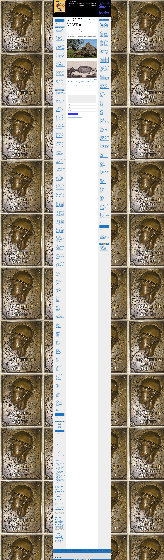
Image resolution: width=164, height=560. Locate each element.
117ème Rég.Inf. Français (59, 217)
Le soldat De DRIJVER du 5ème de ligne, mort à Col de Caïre (65, 551)
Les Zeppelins (58, 105)
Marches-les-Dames (59, 392)
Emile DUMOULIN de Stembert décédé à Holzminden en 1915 (59, 508)
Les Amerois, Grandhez (59, 316)
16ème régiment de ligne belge (104, 65)
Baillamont (101, 95)
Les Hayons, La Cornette (59, 317)
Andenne (57, 381)
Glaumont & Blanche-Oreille (60, 302)
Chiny (56, 99)
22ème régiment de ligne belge (104, 78)
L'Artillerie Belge (58, 111)
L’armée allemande (103, 117)
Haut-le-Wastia (58, 390)
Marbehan (57, 321)
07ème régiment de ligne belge (104, 57)
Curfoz (57, 293)
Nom (69, 104)
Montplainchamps (58, 327)
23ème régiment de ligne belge (104, 79)
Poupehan (57, 345)
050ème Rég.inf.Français (59, 201)
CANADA (57, 171)
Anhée (57, 382)
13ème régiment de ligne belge (104, 63)
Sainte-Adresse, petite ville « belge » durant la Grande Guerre (60, 59)
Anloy (56, 274)
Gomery (101, 158)
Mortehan (57, 328)
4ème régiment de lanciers (104, 85)
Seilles (56, 409)
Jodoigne (57, 376)
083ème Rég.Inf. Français (59, 207)
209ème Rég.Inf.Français (59, 229)
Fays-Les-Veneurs (58, 297)
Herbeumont (58, 309)
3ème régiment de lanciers (104, 84)
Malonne (57, 403)
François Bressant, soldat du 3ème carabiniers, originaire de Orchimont (60, 463)
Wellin (57, 364)
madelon (95, 79)
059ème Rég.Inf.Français (59, 203)
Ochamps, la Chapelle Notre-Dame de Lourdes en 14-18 (60, 46)
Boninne (57, 385)
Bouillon (57, 286)
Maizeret (101, 206)
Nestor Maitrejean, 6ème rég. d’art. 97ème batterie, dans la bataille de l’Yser (80, 7)
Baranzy (57, 278)
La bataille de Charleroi (59, 260)
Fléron (57, 370)
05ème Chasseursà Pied (103, 68)
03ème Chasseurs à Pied (59, 163)
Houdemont (57, 310)
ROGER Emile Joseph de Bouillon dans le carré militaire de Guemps (60, 459)
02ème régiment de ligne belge (104, 53)
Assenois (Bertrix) (102, 92)
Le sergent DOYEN (103, 247)
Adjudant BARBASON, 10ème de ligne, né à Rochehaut (60, 34)
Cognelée (57, 387)
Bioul (101, 111)
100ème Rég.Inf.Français (59, 208)
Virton (57, 361)
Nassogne (57, 331)
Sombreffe (57, 401)
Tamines (101, 213)
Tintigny (57, 358)
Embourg (57, 369)
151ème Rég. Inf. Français (104, 45)
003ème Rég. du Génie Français (104, 21)
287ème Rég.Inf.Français (59, 233)
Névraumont (57, 334)
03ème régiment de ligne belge (104, 54)
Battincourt (57, 280)
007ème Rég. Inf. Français (60, 193)
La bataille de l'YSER (59, 261)
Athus (101, 93)
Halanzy (57, 305)
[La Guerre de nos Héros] (60, 6)
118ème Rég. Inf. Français (60, 218)
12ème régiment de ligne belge (104, 62)
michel (56, 55)
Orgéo (57, 339)
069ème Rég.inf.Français (59, 205)
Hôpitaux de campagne (59, 102)
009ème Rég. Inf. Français (104, 24)
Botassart (101, 101)
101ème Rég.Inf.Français (59, 209)
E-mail (69, 107)
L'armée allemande (58, 103)
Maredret (57, 394)
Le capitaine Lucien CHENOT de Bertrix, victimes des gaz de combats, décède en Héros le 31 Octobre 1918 (81, 6)
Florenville (57, 298)
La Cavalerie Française (59, 182)
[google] (59, 427)
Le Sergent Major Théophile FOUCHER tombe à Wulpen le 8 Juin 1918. (60, 480)
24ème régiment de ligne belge (104, 80)
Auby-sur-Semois (102, 94)
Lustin (57, 391)
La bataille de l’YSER (103, 142)
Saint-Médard (58, 351)
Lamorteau (57, 314)
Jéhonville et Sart (58, 312)
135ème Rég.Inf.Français (59, 177)
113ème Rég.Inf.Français (59, 92)
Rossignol (57, 349)
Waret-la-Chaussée (58, 402)
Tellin (56, 357)
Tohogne (57, 359)
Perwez (57, 377)
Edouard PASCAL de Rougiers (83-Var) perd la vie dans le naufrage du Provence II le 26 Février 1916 (104, 9)
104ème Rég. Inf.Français (59, 212)
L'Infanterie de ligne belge (59, 124)
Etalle (56, 295)
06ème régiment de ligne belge (104, 56)
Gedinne (101, 155)
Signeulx (101, 200)
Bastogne (57, 279)
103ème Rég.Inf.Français (59, 211)
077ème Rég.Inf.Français (59, 206)
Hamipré (57, 306)
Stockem (57, 356)
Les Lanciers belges (58, 167)
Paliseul (57, 341)
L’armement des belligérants (104, 118)
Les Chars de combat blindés (60, 252)
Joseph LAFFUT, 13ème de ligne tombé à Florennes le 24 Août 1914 (60, 455)
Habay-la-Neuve (58, 304)
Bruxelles (57, 258)
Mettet (57, 397)
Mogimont (57, 326)
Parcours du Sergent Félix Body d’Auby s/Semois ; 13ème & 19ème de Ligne (60, 56)
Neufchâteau (58, 332)
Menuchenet (58, 324)
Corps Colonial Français (59, 238)
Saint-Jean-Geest (58, 379)
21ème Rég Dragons (59, 183)
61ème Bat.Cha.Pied (59, 179)
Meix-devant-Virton (58, 404)
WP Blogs (88, 559)
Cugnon (57, 292)
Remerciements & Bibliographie (104, 215)
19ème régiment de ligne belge (104, 77)
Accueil (101, 222)
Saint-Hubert (58, 350)
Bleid (56, 284)
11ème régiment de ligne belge (104, 61)
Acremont (57, 273)
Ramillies (57, 378)
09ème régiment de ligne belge (104, 59)
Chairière (57, 289)
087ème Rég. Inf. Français (104, 31)
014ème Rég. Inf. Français (60, 196)
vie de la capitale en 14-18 (104, 218)
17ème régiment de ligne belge (104, 66)
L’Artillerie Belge (102, 120)
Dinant (57, 388)
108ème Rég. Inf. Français (60, 213)
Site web (69, 110)
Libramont (57, 319)
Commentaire (70, 94)
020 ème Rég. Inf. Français (60, 197)
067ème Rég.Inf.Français (59, 204)
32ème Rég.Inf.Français (59, 235)
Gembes (57, 300)
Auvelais (57, 383)
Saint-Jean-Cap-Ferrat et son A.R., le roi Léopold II (78, 550)
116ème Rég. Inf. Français (104, 38)
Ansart (57, 275)
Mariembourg (58, 395)
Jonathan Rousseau (58, 51)
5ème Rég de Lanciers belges (60, 168)
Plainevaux (57, 343)
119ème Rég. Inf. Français (60, 219)
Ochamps (57, 336)
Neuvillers (57, 333)
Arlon (56, 276)
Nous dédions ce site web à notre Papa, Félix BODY (60, 80)
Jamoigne (101, 164)
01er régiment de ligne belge (60, 126)
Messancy (101, 181)
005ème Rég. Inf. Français (60, 192)
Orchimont (57, 338)
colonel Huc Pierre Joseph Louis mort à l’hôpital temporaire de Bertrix (60, 447)
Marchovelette (58, 393)
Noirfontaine (58, 335)
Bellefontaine (58, 281)
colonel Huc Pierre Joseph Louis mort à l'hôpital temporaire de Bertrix (59, 537)
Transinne (57, 360)
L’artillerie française (103, 125)
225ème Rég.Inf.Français (59, 230)
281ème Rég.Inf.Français (59, 232)
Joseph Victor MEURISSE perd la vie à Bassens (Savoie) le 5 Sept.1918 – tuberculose (60, 476)
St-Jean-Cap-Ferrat (58, 270)
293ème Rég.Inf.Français (59, 178)
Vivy (56, 362)
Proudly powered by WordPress (79, 559)
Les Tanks (101, 216)
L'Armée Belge (58, 106)
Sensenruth (57, 410)
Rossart (57, 348)
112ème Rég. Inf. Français (60, 215)
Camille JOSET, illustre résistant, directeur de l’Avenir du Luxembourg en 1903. (104, 13)
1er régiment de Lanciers (104, 82)
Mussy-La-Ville (58, 330)
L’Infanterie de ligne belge (104, 121)
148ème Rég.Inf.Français (59, 224)
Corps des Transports (59, 108)
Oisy (101, 191)
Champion (57, 386)
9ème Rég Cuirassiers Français (104, 88)
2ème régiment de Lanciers (104, 83)
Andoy (101, 108)
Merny (57, 325)
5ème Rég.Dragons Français (60, 187)
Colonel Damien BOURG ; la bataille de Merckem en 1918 (60, 72)
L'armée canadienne (58, 170)
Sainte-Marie (102, 199)
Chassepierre (58, 290)
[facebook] (59, 424)
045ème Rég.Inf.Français (103, 27)
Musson (57, 329)
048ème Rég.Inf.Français (59, 200)
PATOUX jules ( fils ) (58, 60)
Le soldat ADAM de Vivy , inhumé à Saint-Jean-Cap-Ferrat (98, 550)
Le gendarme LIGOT (103, 246)
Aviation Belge (58, 107)
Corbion (57, 291)
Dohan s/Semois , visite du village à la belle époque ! (60, 40)
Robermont (57, 373)
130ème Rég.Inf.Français (59, 222)
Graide (57, 303)
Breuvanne (57, 287)
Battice (57, 368)
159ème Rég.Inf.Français (59, 226)
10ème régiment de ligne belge (104, 60)
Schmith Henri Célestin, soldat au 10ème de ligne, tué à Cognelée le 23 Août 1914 (60, 467)
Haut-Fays (57, 308)
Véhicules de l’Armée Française (104, 217)
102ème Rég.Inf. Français (59, 210)
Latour (57, 315)
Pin (56, 342)
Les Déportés (57, 248)
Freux (56, 299)
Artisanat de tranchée (59, 96)
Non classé (57, 405)
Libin (56, 318)
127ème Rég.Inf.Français (59, 221)
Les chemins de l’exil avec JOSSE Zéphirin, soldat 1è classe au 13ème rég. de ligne (81, 3)
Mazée (57, 396)
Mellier (57, 323)
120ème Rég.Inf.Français (59, 220)
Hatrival (57, 307)
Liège (56, 371)
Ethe (56, 296)
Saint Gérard (58, 399)
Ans (56, 367)
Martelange (57, 322)
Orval (56, 340)
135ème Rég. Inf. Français (60, 223)
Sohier (57, 355)
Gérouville (57, 301)
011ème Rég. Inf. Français (60, 194)
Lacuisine (57, 313)
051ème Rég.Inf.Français (59, 202)
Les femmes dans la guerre (59, 249)
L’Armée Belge (102, 119)
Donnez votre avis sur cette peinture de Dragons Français (87, 551)
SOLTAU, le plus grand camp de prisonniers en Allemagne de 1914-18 (60, 83)
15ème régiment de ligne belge (104, 64)
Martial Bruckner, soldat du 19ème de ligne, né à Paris (77, 9)
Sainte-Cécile (58, 353)
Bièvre (57, 283)
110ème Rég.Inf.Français (59, 214)
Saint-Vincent (58, 352)
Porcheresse (57, 344)
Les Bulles (57, 245)
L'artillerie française (59, 180)
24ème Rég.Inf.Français (59, 231)
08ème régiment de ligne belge (104, 58)
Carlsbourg (57, 288)
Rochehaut (57, 347)
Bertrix (57, 282)
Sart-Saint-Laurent (58, 400)
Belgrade (57, 384)
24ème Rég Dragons (59, 184)
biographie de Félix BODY (71, 1)
